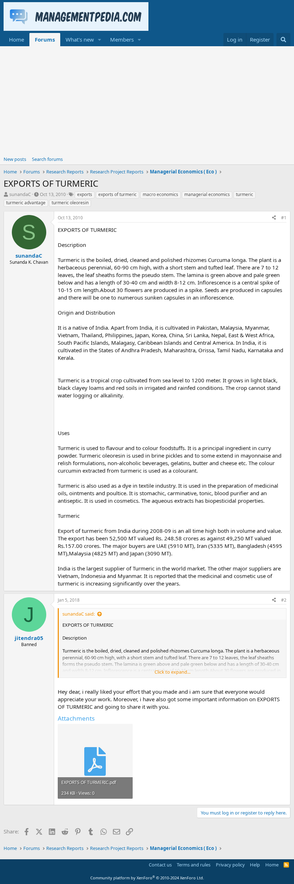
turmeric (244, 194)
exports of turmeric (117, 194)
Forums (45, 39)
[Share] (274, 218)
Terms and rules (193, 864)
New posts (15, 159)
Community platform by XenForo (147, 877)
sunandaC (20, 194)
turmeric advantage (26, 203)
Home (16, 39)
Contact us (160, 864)
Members (122, 39)
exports (84, 194)
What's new (80, 39)
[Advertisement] (147, 100)
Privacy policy (230, 864)
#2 (283, 600)
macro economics (160, 194)
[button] (100, 39)
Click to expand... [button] (172, 672)
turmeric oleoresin (70, 203)
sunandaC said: (78, 614)
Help (255, 864)
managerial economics (207, 194)
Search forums (47, 159)
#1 (283, 218)
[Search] (283, 39)
